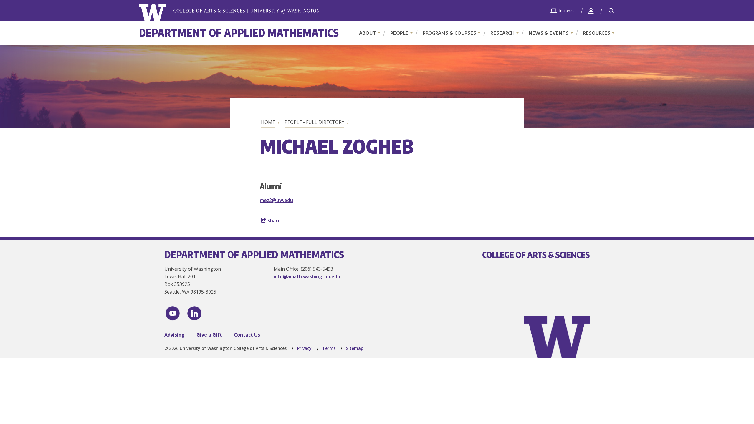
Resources (596, 33)
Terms (328, 348)
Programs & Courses (449, 33)
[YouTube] (172, 313)
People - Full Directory (314, 122)
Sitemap (354, 348)
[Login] (591, 11)
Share (273, 220)
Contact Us (247, 335)
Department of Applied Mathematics (239, 32)
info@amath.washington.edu (307, 276)
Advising (174, 335)
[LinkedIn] (194, 313)
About (367, 33)
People (399, 33)
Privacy (304, 348)
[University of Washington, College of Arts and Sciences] (229, 13)
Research (502, 33)
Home (268, 122)
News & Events (549, 33)
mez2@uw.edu (276, 200)
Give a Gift (209, 335)
